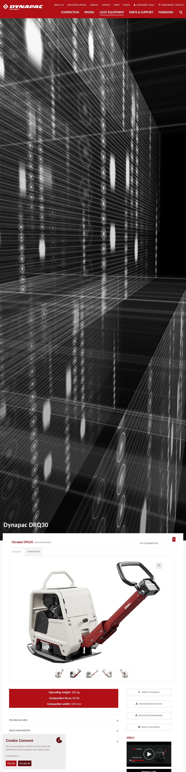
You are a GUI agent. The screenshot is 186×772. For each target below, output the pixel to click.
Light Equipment (112, 12)
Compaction (70, 12)
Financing (166, 12)
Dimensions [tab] (33, 551)
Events (126, 5)
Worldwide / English (172, 5)
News (117, 5)
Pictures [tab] (16, 552)
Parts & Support (141, 12)
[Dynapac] (25, 7)
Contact (106, 5)
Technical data (63, 721)
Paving (89, 12)
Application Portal (76, 5)
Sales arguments (63, 731)
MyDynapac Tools (144, 5)
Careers (94, 5)
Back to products (150, 727)
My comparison (157, 542)
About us (59, 5)
